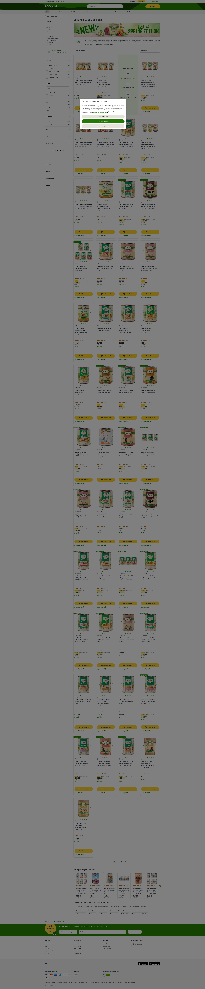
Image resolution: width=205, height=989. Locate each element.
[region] (103, 114)
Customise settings (103, 116)
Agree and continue (103, 121)
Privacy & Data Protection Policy (100, 112)
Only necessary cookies (103, 126)
